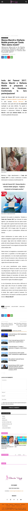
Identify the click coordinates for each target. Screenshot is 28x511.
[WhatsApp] (11, 57)
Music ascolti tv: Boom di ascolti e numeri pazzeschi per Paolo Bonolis (7, 325)
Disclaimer (8, 505)
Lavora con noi (19, 505)
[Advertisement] (14, 20)
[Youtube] (21, 499)
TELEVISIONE (7, 35)
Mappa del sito (17, 504)
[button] (2, 2)
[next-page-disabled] (4, 459)
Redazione (11, 504)
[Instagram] (10, 499)
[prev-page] (2, 373)
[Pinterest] (8, 57)
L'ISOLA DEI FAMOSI (14, 35)
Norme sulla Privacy (22, 509)
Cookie (16, 509)
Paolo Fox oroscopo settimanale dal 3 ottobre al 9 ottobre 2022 (7, 447)
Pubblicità (13, 505)
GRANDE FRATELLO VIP (7, 424)
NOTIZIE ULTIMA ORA (6, 422)
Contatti (6, 504)
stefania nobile (21, 306)
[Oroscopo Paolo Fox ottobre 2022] (21, 440)
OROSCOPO (4, 420)
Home (2, 35)
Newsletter (23, 504)
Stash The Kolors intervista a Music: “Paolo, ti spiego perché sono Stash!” (20, 325)
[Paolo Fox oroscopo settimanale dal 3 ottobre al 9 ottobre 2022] (7, 440)
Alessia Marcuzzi (19, 101)
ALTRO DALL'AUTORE (17, 330)
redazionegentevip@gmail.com (16, 491)
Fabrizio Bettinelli (5, 54)
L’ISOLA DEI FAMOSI (6, 428)
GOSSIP (3, 418)
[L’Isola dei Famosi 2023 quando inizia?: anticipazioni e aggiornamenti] (4, 354)
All (15, 454)
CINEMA (19, 454)
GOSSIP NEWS (7, 306)
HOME (3, 416)
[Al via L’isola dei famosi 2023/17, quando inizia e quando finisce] (4, 342)
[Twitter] (5, 57)
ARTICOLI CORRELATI (6, 330)
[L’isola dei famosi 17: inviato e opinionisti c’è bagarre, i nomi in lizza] (4, 348)
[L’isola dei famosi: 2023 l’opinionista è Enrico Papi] (4, 335)
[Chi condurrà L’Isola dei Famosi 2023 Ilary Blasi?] (4, 360)
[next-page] (4, 373)
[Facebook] (2, 57)
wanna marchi (4, 308)
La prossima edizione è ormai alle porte (15, 99)
